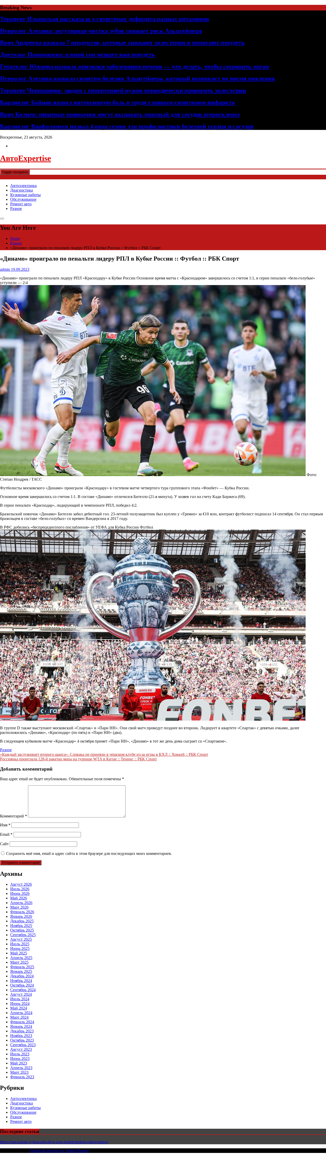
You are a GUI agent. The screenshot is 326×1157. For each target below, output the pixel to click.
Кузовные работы (25, 195)
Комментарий (13, 816)
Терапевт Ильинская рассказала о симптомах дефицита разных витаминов (104, 19)
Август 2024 (21, 994)
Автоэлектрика (23, 185)
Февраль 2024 (22, 1022)
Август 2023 (21, 1049)
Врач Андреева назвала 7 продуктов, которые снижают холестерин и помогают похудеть (122, 42)
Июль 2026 (19, 889)
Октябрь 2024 (22, 985)
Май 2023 (18, 1063)
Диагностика (21, 190)
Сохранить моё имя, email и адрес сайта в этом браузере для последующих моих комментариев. (89, 853)
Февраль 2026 (22, 912)
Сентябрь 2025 (23, 935)
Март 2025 (19, 962)
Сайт (4, 844)
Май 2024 (18, 1008)
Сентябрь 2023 (23, 1045)
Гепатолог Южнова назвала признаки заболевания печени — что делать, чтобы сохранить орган (134, 66)
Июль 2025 (19, 944)
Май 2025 (18, 953)
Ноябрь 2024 (21, 980)
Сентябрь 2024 (23, 990)
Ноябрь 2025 (21, 925)
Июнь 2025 (20, 948)
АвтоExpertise (25, 158)
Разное (16, 208)
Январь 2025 (21, 971)
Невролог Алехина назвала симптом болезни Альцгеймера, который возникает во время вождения (137, 78)
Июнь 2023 (20, 1058)
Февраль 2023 (22, 1077)
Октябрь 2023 (22, 1040)
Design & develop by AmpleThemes (59, 1150)
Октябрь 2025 (22, 930)
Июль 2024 (19, 999)
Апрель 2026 (21, 902)
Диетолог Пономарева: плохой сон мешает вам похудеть (77, 54)
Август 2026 (21, 884)
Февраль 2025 (22, 967)
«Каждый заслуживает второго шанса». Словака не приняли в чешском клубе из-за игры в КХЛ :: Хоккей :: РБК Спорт (104, 754)
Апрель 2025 (21, 958)
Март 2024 (19, 1017)
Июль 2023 (19, 1054)
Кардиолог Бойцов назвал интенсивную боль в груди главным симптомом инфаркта (117, 102)
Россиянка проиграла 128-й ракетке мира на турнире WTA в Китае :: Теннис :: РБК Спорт (78, 759)
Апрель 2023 (21, 1068)
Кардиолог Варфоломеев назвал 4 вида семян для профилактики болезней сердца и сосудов (126, 126)
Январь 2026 (21, 916)
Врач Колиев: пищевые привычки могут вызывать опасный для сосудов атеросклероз (120, 114)
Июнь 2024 (20, 1003)
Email (6, 834)
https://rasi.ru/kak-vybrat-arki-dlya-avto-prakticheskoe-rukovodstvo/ (54, 1142)
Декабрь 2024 (22, 976)
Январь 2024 (21, 1026)
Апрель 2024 (21, 1013)
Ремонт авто (21, 204)
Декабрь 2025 (22, 921)
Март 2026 (19, 907)
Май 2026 (18, 898)
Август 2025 (21, 939)
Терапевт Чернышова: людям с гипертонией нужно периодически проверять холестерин (123, 90)
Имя (5, 825)
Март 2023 (19, 1072)
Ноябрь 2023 (21, 1035)
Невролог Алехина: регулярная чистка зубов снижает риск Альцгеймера (101, 31)
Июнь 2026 (20, 893)
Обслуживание (23, 199)
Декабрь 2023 (22, 1031)
